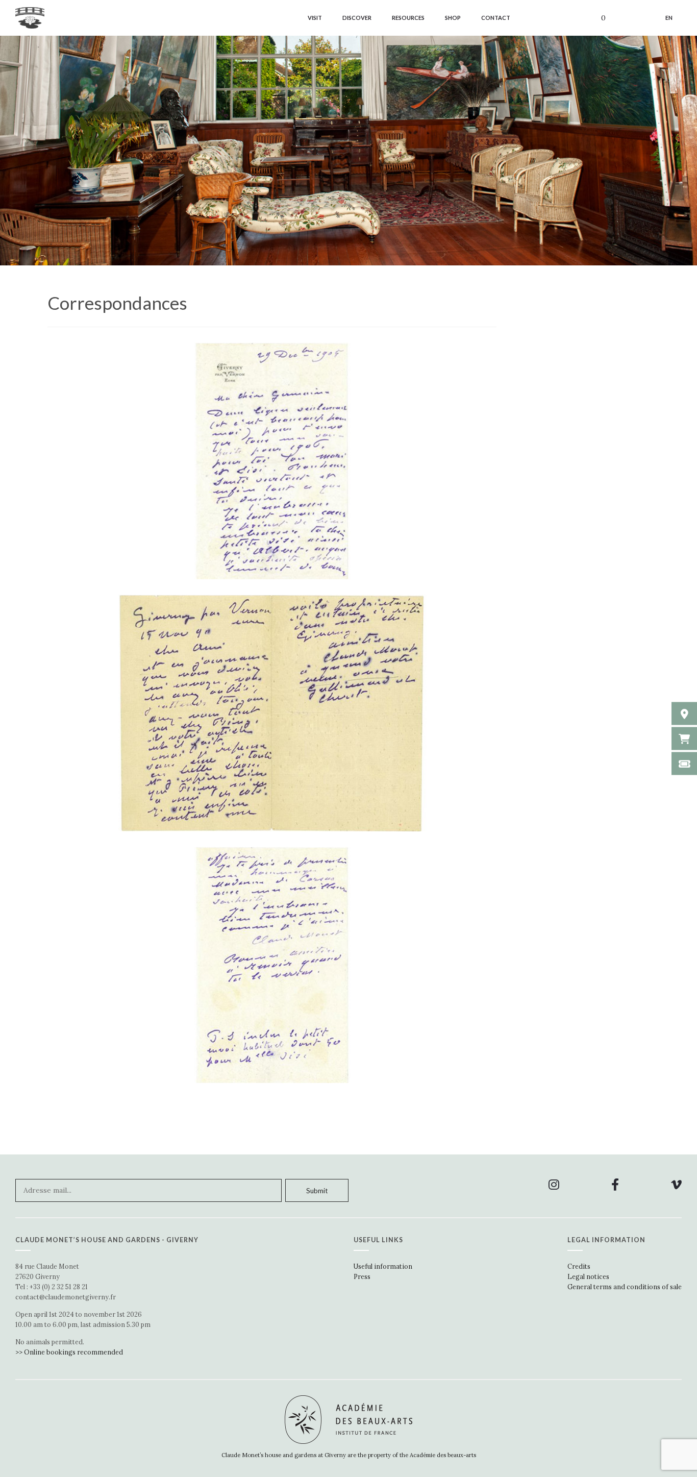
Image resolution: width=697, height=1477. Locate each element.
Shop (453, 17)
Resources (408, 17)
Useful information (383, 1266)
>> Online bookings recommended (69, 1352)
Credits (578, 1266)
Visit (315, 17)
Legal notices (588, 1276)
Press (362, 1276)
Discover (356, 17)
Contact (495, 17)
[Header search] (636, 19)
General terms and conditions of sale (624, 1287)
